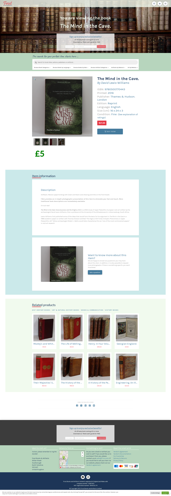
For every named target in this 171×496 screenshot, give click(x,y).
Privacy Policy (118, 461)
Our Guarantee (118, 456)
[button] (154, 3)
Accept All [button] (165, 493)
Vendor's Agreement (120, 452)
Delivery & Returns (120, 458)
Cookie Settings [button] (155, 493)
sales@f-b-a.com (102, 458)
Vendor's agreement (93, 465)
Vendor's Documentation (122, 454)
